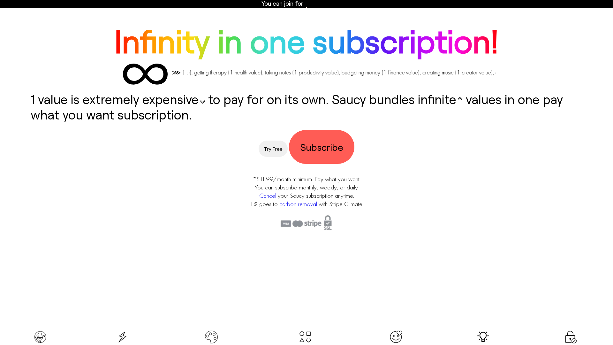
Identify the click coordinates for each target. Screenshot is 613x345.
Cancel (267, 195)
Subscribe (321, 147)
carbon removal (298, 204)
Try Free (273, 149)
